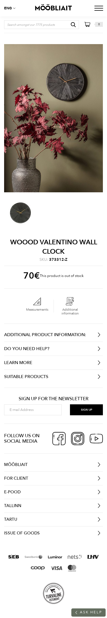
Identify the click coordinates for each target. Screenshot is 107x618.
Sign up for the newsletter (53, 399)
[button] (11, 8)
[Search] (73, 25)
